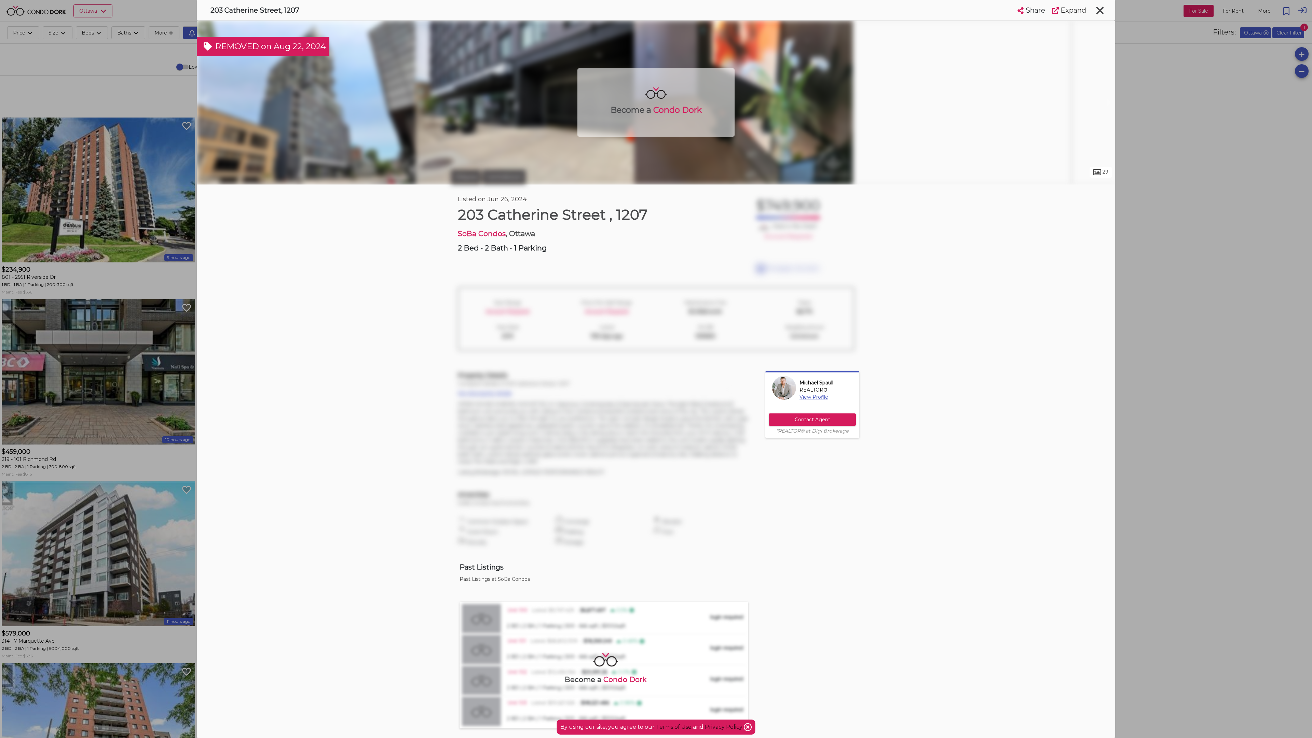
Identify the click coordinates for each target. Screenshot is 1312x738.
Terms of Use (674, 727)
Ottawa (465, 177)
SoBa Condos (482, 233)
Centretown (504, 177)
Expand (1072, 10)
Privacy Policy (724, 727)
